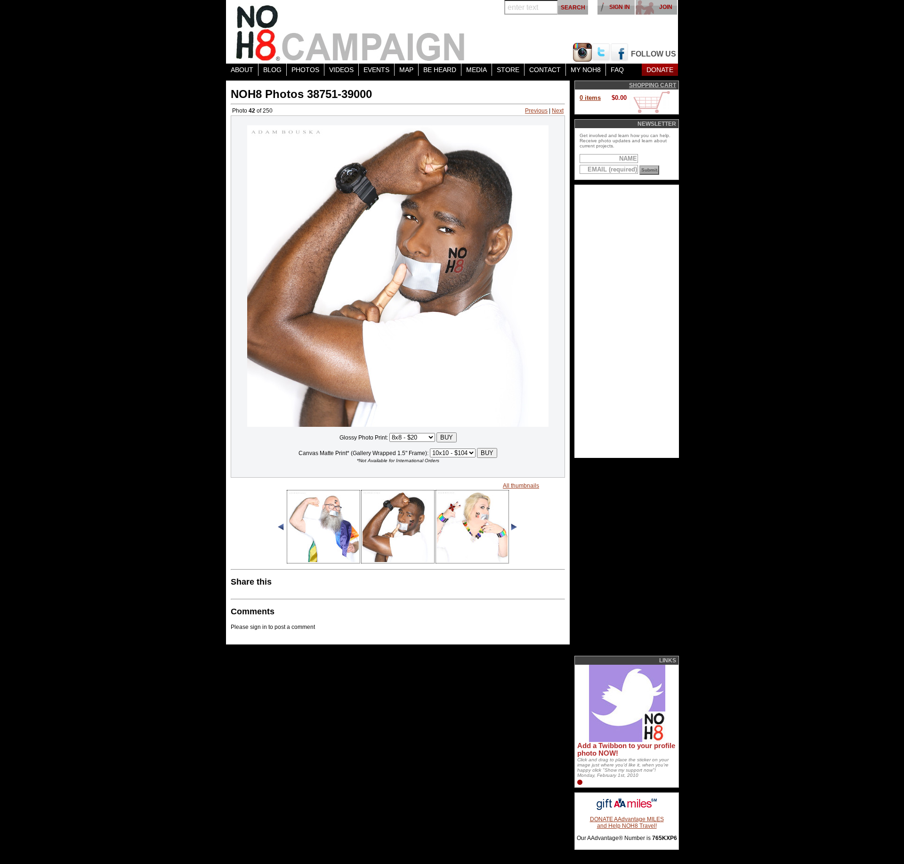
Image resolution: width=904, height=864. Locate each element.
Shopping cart (652, 85)
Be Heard (439, 69)
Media (476, 69)
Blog (272, 69)
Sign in (619, 7)
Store (508, 69)
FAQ (617, 69)
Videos (341, 69)
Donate (659, 69)
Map (406, 69)
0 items (590, 97)
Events (376, 69)
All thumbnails (521, 485)
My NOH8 (586, 69)
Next (558, 110)
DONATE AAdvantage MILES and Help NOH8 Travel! (627, 822)
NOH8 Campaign (351, 32)
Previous (536, 110)
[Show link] (626, 740)
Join (665, 7)
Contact (545, 69)
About (242, 69)
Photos (305, 69)
